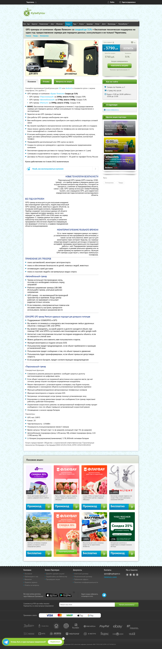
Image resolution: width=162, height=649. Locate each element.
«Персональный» (46, 96)
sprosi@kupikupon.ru (112, 574)
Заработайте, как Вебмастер (56, 576)
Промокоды (112, 24)
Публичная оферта (81, 579)
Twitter (134, 574)
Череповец (30, 2)
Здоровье (90, 24)
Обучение (60, 24)
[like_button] (132, 42)
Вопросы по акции (64, 81)
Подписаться (55, 642)
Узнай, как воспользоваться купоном (47, 169)
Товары (69, 24)
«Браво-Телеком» (57, 93)
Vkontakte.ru (130, 574)
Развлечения (44, 24)
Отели (98, 24)
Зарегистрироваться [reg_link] (129, 2)
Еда (28, 24)
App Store (52, 595)
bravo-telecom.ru (112, 110)
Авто (53, 24)
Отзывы (46, 81)
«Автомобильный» (47, 99)
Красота (35, 24)
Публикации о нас (31, 576)
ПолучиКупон (123, 24)
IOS (60, 88)
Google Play (65, 595)
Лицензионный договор (83, 576)
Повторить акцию (119, 65)
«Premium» (44, 102)
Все (24, 24)
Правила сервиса (31, 582)
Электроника (109, 183)
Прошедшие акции (53, 579)
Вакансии (28, 579)
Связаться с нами (110, 577)
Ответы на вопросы (32, 585)
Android (69, 88)
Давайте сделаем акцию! (55, 574)
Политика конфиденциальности (86, 582)
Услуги (82, 24)
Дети (104, 24)
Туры (75, 24)
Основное (32, 81)
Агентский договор (81, 574)
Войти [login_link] (112, 2)
